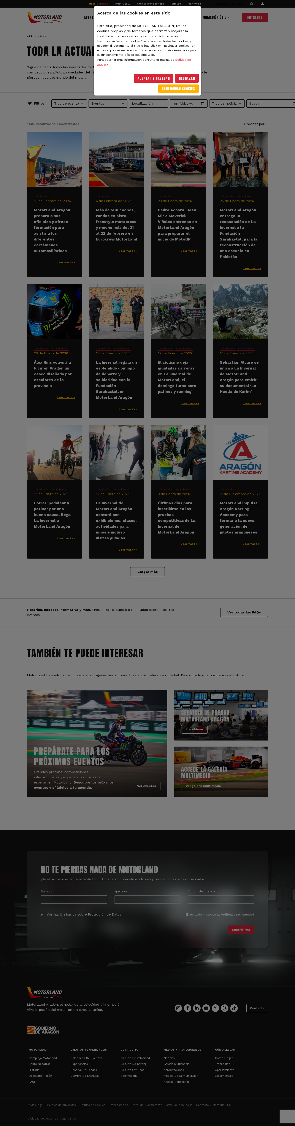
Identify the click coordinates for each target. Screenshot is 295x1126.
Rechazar (187, 78)
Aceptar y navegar (154, 78)
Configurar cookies (178, 88)
